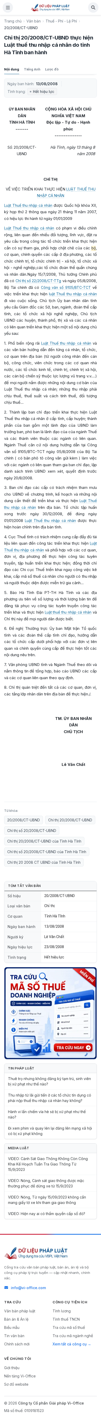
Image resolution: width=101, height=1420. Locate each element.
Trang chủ (12, 21)
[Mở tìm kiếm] (93, 7)
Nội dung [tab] (11, 69)
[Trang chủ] (50, 7)
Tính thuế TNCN (66, 1319)
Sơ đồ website (16, 1384)
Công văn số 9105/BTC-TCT (66, 287)
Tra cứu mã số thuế (69, 1327)
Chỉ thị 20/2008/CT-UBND (70, 820)
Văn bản (33, 21)
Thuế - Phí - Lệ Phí (61, 21)
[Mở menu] (8, 7)
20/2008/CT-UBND (23, 820)
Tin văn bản (14, 1336)
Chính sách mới (17, 1344)
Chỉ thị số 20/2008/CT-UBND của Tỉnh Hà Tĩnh (46, 852)
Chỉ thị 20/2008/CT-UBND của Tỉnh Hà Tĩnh (44, 841)
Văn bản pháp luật (19, 1311)
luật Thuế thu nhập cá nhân (73, 294)
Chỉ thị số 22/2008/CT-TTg (38, 281)
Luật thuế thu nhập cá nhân (68, 612)
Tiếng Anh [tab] (32, 69)
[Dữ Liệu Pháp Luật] (36, 1253)
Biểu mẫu (11, 1327)
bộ (93, 248)
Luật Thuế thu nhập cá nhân (28, 205)
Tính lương (62, 1311)
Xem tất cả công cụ (69, 1344)
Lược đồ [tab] (52, 69)
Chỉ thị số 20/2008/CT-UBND (31, 830)
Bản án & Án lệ (16, 1319)
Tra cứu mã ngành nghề (73, 1336)
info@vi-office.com (28, 1288)
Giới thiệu (11, 1368)
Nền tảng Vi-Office (20, 1376)
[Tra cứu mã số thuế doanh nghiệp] (50, 1013)
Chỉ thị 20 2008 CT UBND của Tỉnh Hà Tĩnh (44, 862)
